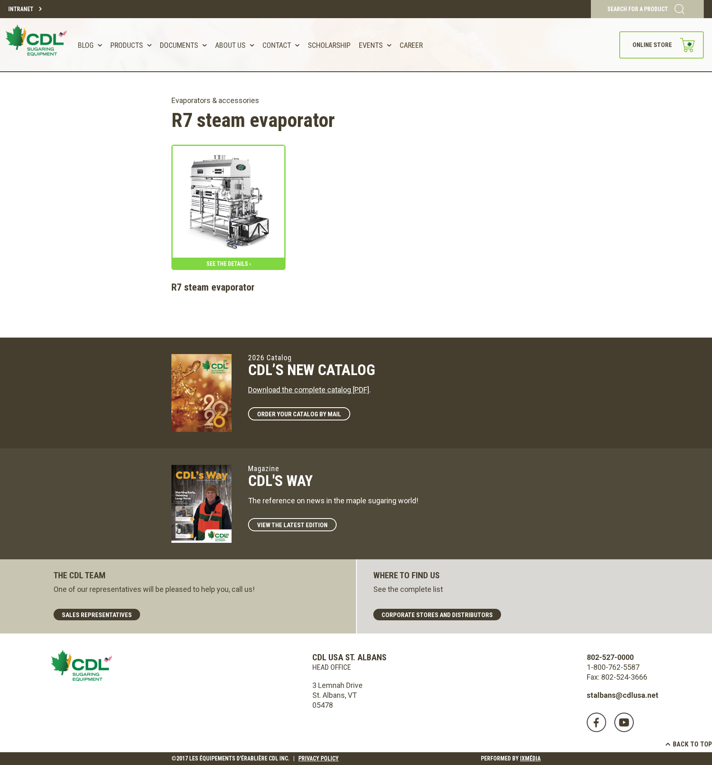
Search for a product (637, 9)
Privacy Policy (318, 758)
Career (411, 45)
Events (371, 45)
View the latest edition (292, 525)
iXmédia (530, 758)
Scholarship (329, 45)
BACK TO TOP (692, 744)
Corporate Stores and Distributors (437, 615)
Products (126, 45)
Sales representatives (97, 615)
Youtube (624, 722)
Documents (179, 45)
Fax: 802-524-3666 (617, 677)
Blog (86, 45)
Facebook (596, 722)
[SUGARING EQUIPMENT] (37, 44)
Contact (276, 45)
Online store (652, 45)
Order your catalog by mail (299, 414)
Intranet (20, 9)
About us (230, 45)
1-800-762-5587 (613, 667)
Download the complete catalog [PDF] (308, 389)
